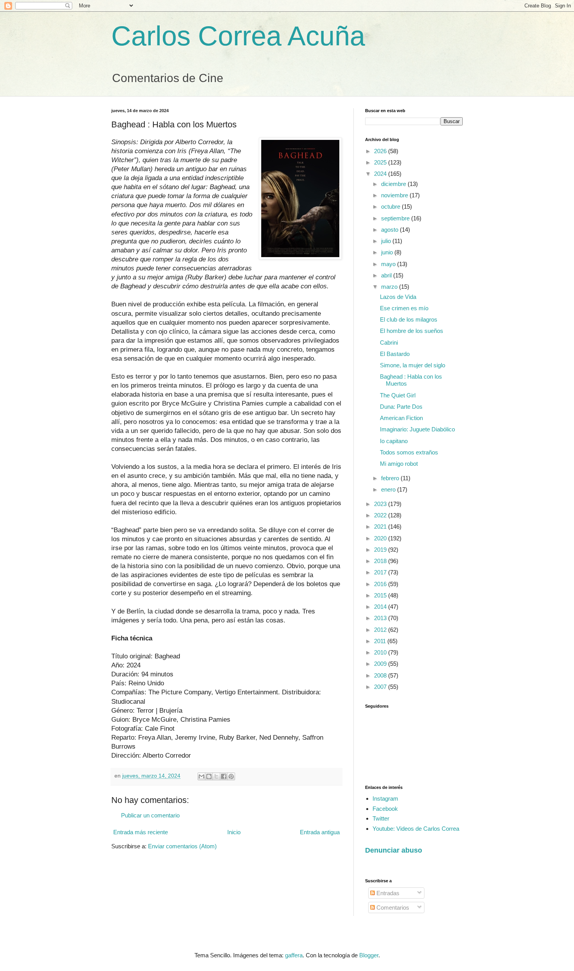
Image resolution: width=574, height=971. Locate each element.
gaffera (294, 955)
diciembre (394, 184)
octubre (391, 206)
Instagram (385, 798)
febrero (391, 478)
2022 (381, 515)
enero (389, 489)
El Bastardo (395, 353)
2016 (381, 584)
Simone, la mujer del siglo (412, 365)
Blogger (368, 955)
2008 (381, 675)
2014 (381, 606)
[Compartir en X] (216, 776)
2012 (381, 629)
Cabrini (389, 342)
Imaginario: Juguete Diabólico (417, 429)
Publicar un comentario (150, 815)
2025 (381, 162)
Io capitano (394, 441)
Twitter (381, 818)
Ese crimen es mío (404, 308)
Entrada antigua (320, 832)
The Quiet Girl (397, 395)
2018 (381, 561)
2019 (381, 549)
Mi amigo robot (399, 463)
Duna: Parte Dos (401, 406)
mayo (389, 264)
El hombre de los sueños (411, 330)
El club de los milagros (408, 319)
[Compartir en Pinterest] (231, 776)
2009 (381, 663)
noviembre (395, 195)
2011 (380, 641)
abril (387, 275)
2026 (381, 151)
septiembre (396, 218)
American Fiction (401, 418)
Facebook (385, 808)
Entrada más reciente (140, 832)
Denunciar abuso (393, 850)
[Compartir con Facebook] (224, 776)
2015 (381, 595)
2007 (381, 686)
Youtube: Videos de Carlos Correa (416, 828)
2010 (381, 652)
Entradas (387, 893)
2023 (381, 504)
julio (386, 241)
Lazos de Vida (398, 296)
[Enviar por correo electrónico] (201, 776)
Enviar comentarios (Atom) (182, 846)
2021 (381, 526)
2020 (381, 538)
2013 (381, 618)
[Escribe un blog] (209, 776)
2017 (381, 572)
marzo (390, 286)
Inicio (234, 832)
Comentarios (392, 907)
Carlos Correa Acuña (238, 36)
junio (387, 252)
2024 (381, 173)
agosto (390, 229)
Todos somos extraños (409, 452)
